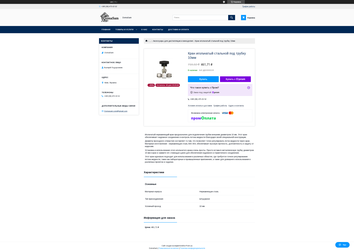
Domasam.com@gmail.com (115, 111)
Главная (105, 29)
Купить (203, 79)
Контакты (157, 29)
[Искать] (231, 17)
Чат (344, 245)
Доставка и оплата (178, 29)
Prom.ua (189, 246)
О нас (144, 29)
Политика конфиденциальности (192, 248)
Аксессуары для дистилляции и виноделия (173, 41)
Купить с (230, 79)
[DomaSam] (109, 22)
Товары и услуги (124, 29)
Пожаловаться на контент (169, 248)
